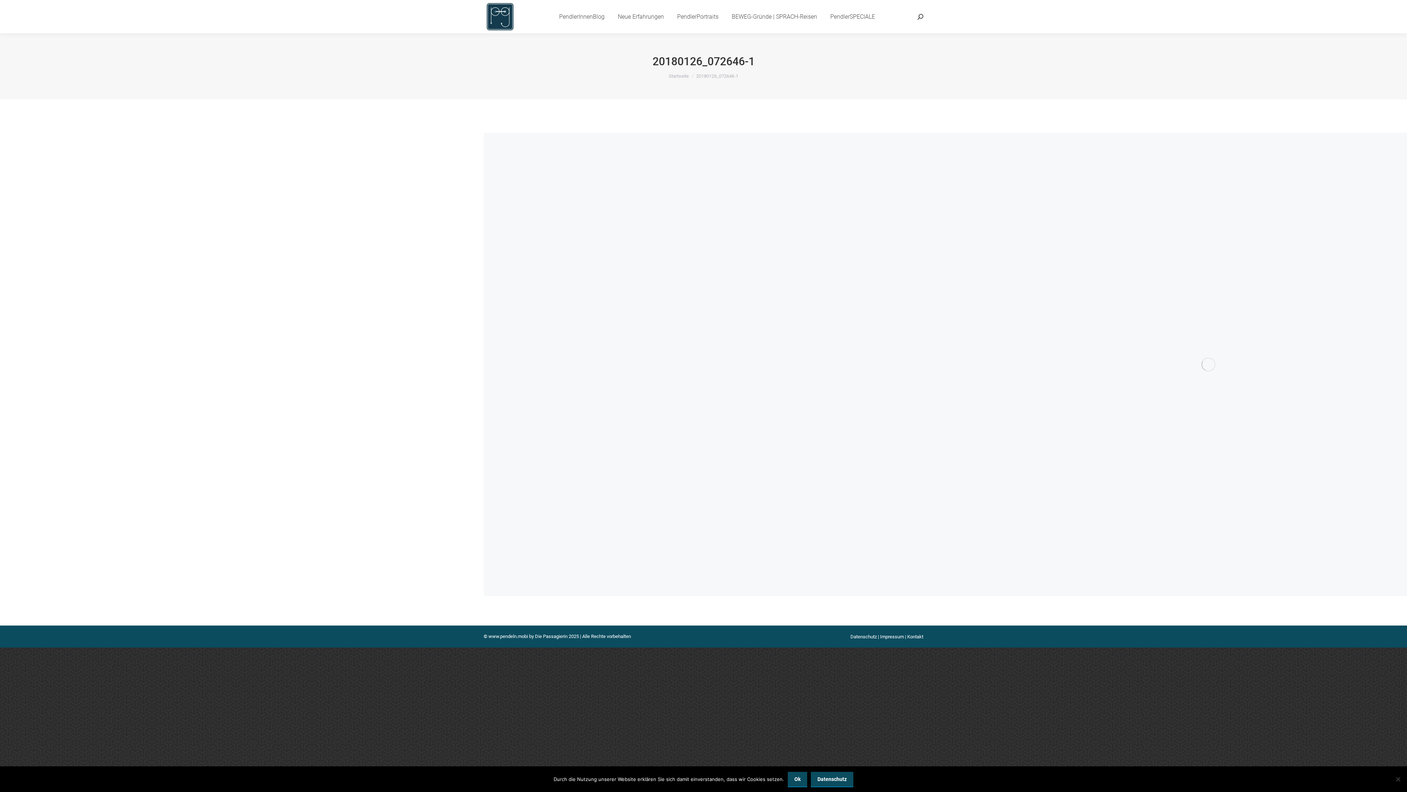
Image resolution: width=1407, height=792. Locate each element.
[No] (1398, 779)
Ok (797, 779)
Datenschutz (863, 636)
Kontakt (915, 636)
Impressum (892, 636)
